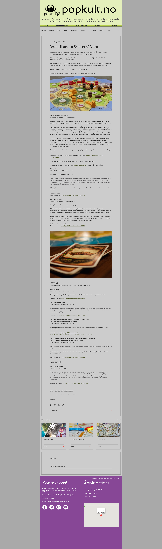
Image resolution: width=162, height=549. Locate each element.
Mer (109, 30)
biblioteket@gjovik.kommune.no (58, 501)
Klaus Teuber (61, 395)
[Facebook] (44, 507)
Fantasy (51, 30)
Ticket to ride (101, 439)
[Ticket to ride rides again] (81, 430)
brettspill (53, 395)
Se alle (119, 419)
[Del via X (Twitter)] (55, 405)
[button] (118, 30)
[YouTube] (65, 507)
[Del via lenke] (63, 405)
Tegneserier (74, 30)
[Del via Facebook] (50, 405)
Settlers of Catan (72, 395)
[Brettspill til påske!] (54, 430)
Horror (58, 30)
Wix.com (118, 478)
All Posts (43, 30)
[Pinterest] (51, 507)
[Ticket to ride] (108, 430)
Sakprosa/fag (92, 30)
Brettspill (83, 30)
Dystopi (66, 30)
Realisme (101, 30)
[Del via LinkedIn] (59, 405)
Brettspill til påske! (48, 439)
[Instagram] (58, 507)
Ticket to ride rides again (77, 439)
